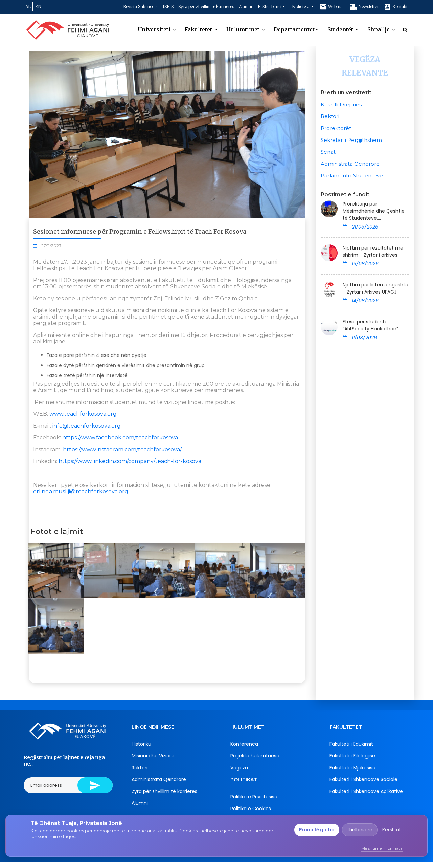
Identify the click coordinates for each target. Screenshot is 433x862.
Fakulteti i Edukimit (351, 743)
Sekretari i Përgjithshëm (351, 140)
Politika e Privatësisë (253, 796)
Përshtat (391, 829)
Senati (329, 152)
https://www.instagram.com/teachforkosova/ (122, 449)
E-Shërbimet (270, 6)
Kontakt (399, 6)
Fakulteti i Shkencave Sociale (363, 779)
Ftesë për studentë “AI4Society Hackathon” (370, 325)
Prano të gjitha (317, 829)
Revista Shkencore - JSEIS (148, 6)
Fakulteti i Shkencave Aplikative (366, 791)
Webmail (336, 6)
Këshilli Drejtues (341, 104)
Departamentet (294, 29)
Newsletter (368, 6)
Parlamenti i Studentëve (352, 175)
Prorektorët (336, 128)
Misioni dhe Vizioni (153, 755)
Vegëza (239, 767)
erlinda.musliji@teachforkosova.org (80, 491)
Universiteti (155, 29)
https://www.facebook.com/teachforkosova (120, 437)
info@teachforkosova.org (86, 426)
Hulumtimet (243, 29)
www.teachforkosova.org (83, 414)
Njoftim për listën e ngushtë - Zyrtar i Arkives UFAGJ (375, 288)
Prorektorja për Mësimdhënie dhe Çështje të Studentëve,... (374, 210)
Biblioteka (301, 6)
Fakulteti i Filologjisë (352, 755)
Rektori (330, 116)
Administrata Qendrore (350, 163)
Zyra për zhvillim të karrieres (206, 6)
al (28, 6)
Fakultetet (199, 29)
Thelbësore (359, 829)
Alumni (245, 6)
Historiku (141, 743)
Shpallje (379, 29)
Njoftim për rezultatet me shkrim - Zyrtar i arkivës (373, 251)
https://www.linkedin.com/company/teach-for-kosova (130, 461)
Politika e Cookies (250, 808)
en (38, 6)
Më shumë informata (382, 848)
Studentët (341, 29)
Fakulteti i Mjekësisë (352, 767)
